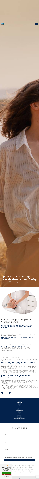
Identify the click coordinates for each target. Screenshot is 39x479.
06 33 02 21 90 (19, 411)
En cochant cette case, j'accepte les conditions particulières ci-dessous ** (18, 457)
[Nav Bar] (36, 24)
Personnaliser (6, 476)
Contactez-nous (14, 392)
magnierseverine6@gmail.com (19, 418)
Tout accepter (6, 472)
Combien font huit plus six (9, 444)
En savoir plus (5, 392)
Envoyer (19, 460)
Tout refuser (6, 474)
